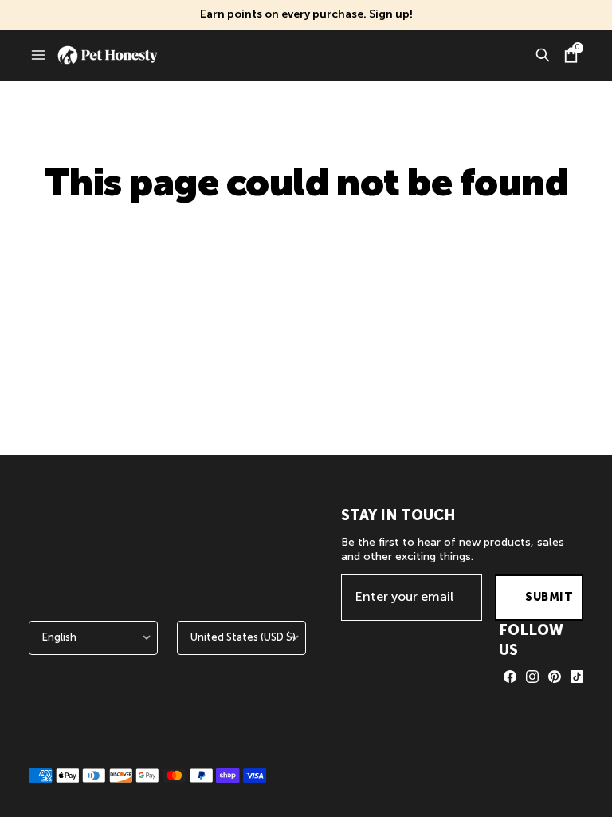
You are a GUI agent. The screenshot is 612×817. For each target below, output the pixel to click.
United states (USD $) (243, 637)
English (59, 637)
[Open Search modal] (542, 55)
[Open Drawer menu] (38, 55)
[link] (510, 676)
